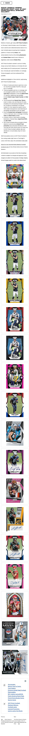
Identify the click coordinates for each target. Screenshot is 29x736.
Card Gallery (12, 688)
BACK (7, 3)
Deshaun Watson (13, 705)
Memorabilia (11, 692)
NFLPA (21, 694)
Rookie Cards (20, 698)
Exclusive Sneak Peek (14, 690)
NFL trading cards (13, 694)
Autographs (11, 684)
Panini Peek (20, 696)
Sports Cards (12, 700)
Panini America (12, 696)
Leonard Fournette (13, 709)
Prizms (14, 698)
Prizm (9, 698)
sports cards (12, 711)
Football (23, 690)
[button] (15, 681)
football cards (12, 707)
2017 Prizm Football (14, 703)
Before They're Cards (14, 686)
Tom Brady (19, 711)
